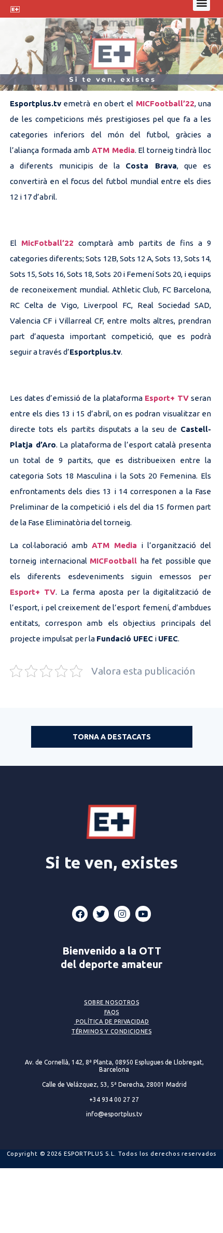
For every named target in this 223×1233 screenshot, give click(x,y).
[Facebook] (80, 914)
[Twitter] (101, 914)
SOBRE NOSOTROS (111, 1002)
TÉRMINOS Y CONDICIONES (111, 1031)
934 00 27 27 (114, 1099)
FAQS (111, 1012)
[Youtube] (143, 914)
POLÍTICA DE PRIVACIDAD (112, 1021)
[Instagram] (122, 914)
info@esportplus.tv (114, 1114)
